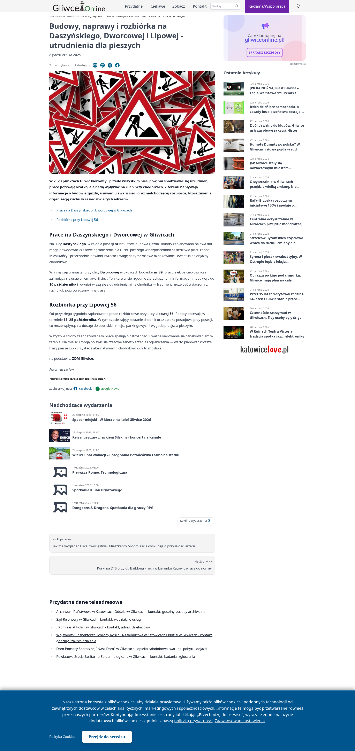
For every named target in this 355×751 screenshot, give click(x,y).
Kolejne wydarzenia (193, 520)
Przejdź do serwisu (107, 737)
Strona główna (57, 16)
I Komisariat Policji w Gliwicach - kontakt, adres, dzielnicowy (103, 627)
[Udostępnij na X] (109, 65)
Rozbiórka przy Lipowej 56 (77, 219)
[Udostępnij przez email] (102, 65)
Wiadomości (73, 16)
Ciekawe (158, 6)
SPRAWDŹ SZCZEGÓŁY (264, 53)
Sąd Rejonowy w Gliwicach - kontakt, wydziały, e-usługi (99, 619)
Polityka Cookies (62, 737)
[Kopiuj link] (95, 65)
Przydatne (134, 6)
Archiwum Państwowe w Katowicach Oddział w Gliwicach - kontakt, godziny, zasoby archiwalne (130, 611)
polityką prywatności (193, 720)
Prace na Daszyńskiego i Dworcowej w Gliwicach (94, 210)
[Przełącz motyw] (298, 6)
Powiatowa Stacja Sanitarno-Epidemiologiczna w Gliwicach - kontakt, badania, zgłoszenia (125, 656)
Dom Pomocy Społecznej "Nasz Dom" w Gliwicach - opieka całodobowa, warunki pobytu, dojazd (131, 648)
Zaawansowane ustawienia (240, 720)
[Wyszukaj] (236, 6)
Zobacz (178, 6)
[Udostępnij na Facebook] (117, 65)
